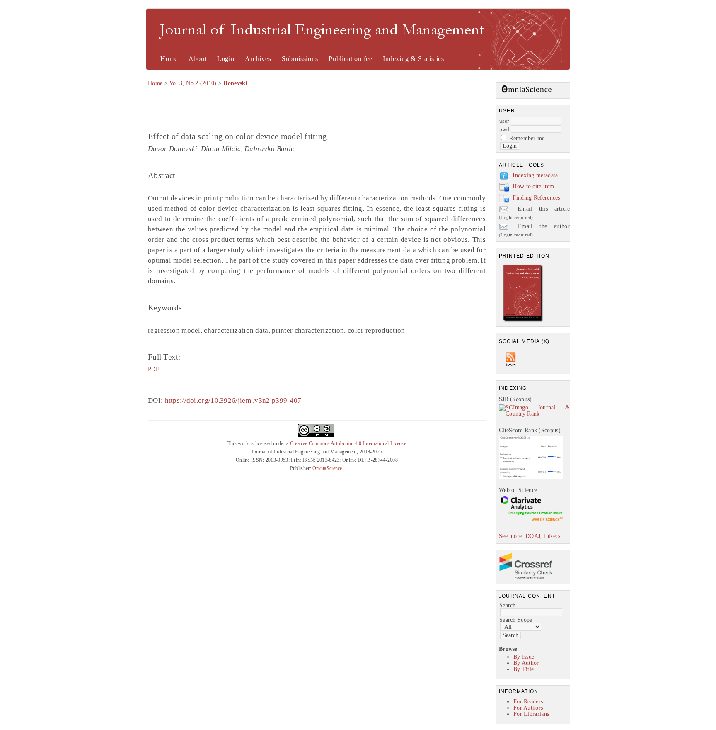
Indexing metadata (535, 175)
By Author (526, 663)
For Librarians (531, 714)
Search (507, 605)
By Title (523, 669)
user (504, 121)
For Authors (528, 708)
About (198, 58)
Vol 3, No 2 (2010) (192, 83)
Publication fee (351, 58)
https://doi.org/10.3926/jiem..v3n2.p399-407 (233, 400)
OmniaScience (327, 468)
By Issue (523, 657)
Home (169, 58)
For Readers (528, 701)
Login (226, 58)
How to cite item (533, 186)
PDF (153, 369)
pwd (504, 129)
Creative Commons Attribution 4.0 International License (348, 443)
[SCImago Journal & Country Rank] (534, 414)
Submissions (300, 58)
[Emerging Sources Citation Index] (531, 521)
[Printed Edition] (523, 321)
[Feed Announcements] (511, 368)
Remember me (526, 138)
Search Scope (515, 620)
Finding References (536, 198)
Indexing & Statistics (413, 58)
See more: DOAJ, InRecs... (532, 536)
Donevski (235, 83)
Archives (258, 58)
